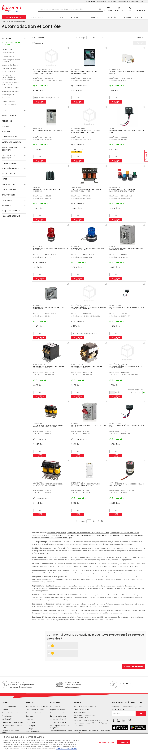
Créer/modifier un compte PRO (128, 1)
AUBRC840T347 (115, 305)
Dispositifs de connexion (42, 538)
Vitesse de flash (9, 163)
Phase (4, 179)
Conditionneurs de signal (62, 538)
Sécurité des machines (41, 535)
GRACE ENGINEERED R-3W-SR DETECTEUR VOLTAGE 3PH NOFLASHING (126, 485)
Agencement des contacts (9, 148)
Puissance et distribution (36, 713)
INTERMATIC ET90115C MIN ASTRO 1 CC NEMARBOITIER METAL (84, 72)
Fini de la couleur (10, 174)
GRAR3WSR (113, 482)
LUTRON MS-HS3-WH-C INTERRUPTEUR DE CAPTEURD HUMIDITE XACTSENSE (85, 485)
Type (4, 110)
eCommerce (55, 706)
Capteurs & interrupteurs (134, 535)
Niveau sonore (8, 195)
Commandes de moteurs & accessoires (66, 535)
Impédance (6, 205)
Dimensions (7, 121)
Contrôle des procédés (35, 710)
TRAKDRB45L (37, 482)
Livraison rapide (125, 683)
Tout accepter (123, 742)
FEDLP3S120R (38, 246)
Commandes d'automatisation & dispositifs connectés (88, 533)
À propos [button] (75, 17)
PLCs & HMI (102, 535)
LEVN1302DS (113, 246)
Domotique (30, 725)
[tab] (14, 38)
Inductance (7, 200)
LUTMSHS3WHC (77, 482)
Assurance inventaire (58, 713)
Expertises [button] (56, 17)
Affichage (6, 38)
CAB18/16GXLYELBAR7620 (80, 305)
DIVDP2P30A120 (77, 364)
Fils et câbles (31, 722)
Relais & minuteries (115, 535)
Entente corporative (58, 722)
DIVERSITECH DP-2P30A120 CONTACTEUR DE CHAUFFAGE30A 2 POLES (86, 367)
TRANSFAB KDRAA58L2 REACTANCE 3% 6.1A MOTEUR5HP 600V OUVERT (86, 190)
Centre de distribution (11, 713)
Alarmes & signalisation (56, 533)
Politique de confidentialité (12, 722)
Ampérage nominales (11, 142)
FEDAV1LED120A (114, 187)
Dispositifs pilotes (89, 535)
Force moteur (8, 184)
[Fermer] (144, 742)
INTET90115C (75, 69)
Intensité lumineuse (10, 168)
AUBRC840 (113, 128)
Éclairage (29, 719)
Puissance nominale (11, 216)
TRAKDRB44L (37, 423)
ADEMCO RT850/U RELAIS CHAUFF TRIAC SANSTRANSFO (47, 190)
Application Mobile (57, 710)
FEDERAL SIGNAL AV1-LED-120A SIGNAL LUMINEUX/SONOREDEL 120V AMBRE (122, 190)
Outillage (29, 729)
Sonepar (5, 710)
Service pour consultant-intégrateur (60, 726)
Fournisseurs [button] (35, 17)
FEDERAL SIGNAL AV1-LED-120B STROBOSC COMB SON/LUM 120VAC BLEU (88, 249)
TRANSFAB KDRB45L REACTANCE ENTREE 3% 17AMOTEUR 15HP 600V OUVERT (48, 485)
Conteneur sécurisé (58, 719)
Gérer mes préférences (105, 742)
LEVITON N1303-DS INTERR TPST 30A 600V (47, 130)
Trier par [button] (140, 37)
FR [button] (142, 1)
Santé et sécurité (33, 732)
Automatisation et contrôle (37, 706)
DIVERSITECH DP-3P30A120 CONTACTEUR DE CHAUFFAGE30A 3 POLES (48, 367)
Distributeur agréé (71, 682)
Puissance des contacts (8, 156)
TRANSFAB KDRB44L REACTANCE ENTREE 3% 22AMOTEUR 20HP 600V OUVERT (48, 426)
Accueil (4, 22)
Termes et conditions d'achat (10, 732)
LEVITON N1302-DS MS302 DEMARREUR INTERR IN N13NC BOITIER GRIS (126, 249)
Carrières (94, 17)
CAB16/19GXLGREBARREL (118, 364)
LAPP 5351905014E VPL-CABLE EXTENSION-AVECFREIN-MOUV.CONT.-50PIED (85, 131)
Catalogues (112, 1)
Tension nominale (10, 137)
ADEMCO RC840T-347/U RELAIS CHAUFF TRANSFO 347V (126, 308)
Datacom (29, 716)
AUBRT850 (37, 187)
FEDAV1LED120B (76, 246)
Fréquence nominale (11, 211)
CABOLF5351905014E (78, 128)
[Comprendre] (119, 392)
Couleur (6, 126)
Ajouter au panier (40, 101)
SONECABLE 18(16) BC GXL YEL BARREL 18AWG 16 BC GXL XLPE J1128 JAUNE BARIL (88, 308)
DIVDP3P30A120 (39, 364)
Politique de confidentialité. (66, 749)
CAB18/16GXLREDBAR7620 (42, 69)
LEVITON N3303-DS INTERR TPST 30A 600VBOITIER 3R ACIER (88, 426)
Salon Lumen (90, 1)
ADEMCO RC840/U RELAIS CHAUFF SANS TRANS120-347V (127, 131)
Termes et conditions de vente (12, 726)
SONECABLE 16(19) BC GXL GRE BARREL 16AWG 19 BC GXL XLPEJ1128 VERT (127, 367)
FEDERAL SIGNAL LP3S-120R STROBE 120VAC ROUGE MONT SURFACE (50, 249)
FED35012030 (38, 305)
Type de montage (10, 189)
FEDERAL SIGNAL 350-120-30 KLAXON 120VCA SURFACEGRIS (48, 308)
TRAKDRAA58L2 (76, 187)
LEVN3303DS (76, 423)
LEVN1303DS (37, 128)
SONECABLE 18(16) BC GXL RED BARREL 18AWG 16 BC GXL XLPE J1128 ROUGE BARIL (50, 72)
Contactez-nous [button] (132, 17)
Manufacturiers (9, 116)
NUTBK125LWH (114, 69)
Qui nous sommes (9, 706)
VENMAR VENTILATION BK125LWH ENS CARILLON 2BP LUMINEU (127, 72)
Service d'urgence (17, 682)
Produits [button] (13, 17)
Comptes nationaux (58, 716)
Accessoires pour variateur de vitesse (124, 533)
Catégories (7, 50)
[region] (74, 742)
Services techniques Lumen (61, 731)
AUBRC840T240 (115, 423)
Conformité (6, 719)
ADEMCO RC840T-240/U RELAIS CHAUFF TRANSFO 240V (126, 426)
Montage (6, 131)
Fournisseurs (101, 1)
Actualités (111, 17)
